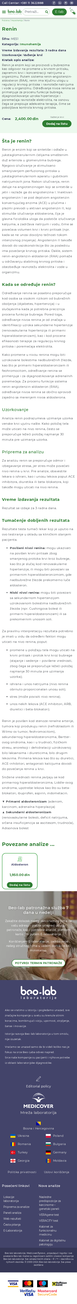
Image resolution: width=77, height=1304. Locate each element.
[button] (4, 12)
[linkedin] (60, 3)
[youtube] (72, 3)
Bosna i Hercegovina (38, 1128)
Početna (5, 21)
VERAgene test (49, 1215)
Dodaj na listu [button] (19, 884)
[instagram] (66, 3)
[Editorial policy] (38, 1079)
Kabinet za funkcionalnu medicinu (47, 1230)
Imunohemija (17, 21)
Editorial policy (38, 1086)
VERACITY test (48, 1220)
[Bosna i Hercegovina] (38, 1123)
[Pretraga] (47, 12)
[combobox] (33, 12)
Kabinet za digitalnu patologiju (52, 1242)
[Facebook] (54, 3)
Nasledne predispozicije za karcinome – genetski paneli (50, 1203)
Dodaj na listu (57, 124)
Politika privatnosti (22, 1172)
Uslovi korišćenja (56, 1172)
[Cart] (72, 11)
